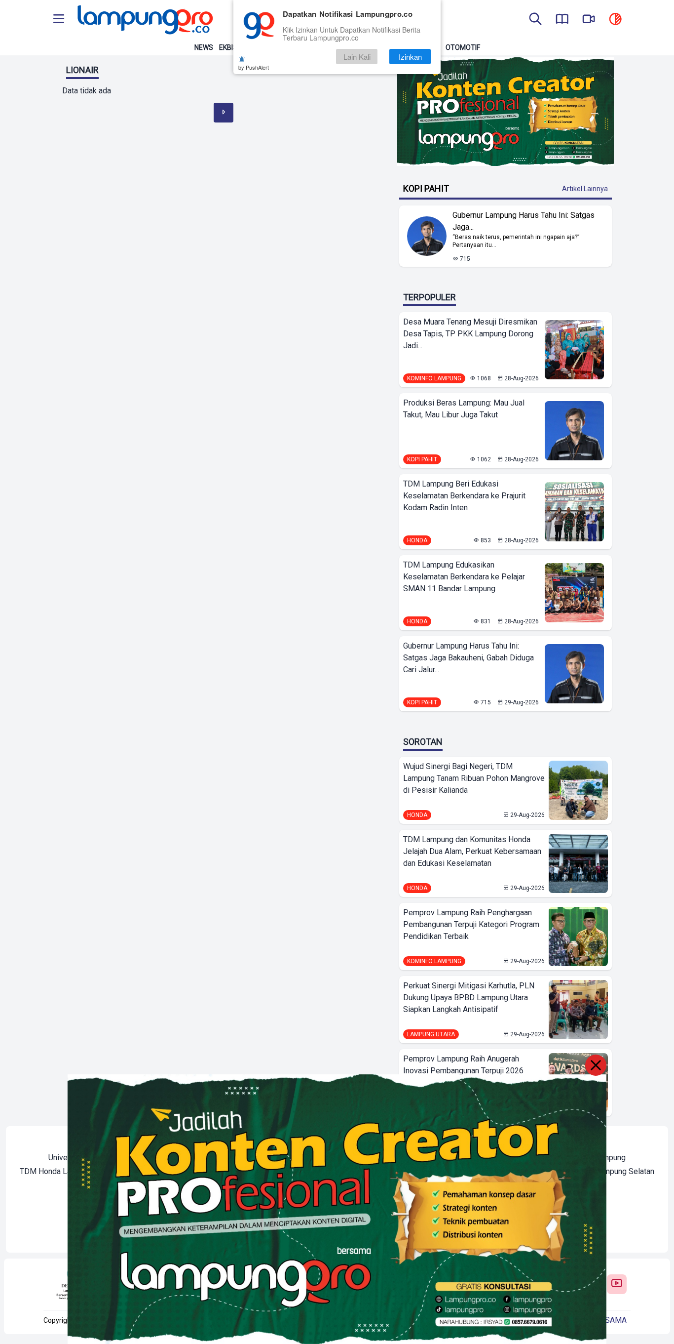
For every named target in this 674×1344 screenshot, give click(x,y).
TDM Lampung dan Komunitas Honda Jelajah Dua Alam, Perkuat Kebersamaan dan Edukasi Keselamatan (472, 851)
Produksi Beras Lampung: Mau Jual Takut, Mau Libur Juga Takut (463, 408)
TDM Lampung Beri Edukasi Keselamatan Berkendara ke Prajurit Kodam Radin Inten (464, 495)
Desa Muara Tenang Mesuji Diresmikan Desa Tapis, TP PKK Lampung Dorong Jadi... (470, 333)
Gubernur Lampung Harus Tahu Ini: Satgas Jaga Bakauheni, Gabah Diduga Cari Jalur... (468, 657)
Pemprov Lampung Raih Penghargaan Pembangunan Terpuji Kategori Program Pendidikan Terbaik (471, 924)
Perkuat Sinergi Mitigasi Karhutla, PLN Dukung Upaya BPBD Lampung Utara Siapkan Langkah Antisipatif (468, 997)
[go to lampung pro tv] (588, 19)
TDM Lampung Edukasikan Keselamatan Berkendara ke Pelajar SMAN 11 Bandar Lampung (464, 576)
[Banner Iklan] (505, 111)
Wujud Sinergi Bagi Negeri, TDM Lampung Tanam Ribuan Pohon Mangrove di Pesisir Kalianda (474, 778)
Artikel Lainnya (585, 189)
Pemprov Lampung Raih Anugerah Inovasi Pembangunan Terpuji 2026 (463, 1064)
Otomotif (463, 47)
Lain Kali (357, 56)
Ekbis (228, 47)
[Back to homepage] (144, 20)
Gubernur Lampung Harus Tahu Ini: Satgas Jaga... (523, 221)
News (203, 47)
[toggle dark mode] (615, 19)
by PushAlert (253, 67)
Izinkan (410, 56)
